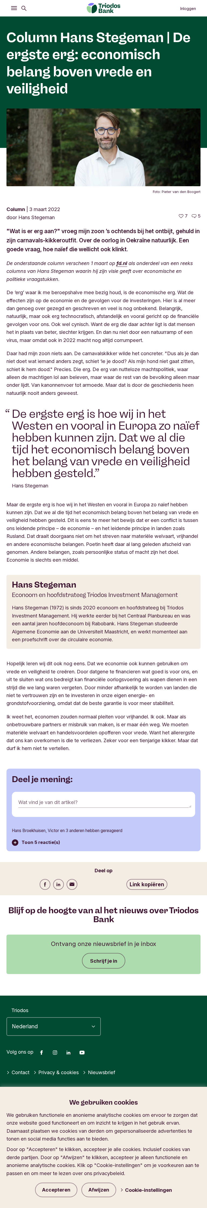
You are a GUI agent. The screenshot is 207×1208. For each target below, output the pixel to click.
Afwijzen (98, 1190)
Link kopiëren (147, 884)
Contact (20, 1072)
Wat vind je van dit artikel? (48, 802)
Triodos (19, 1010)
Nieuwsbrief (101, 1072)
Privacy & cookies (58, 1072)
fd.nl (121, 263)
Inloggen (188, 8)
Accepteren (56, 1190)
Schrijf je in (103, 961)
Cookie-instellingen (148, 1190)
